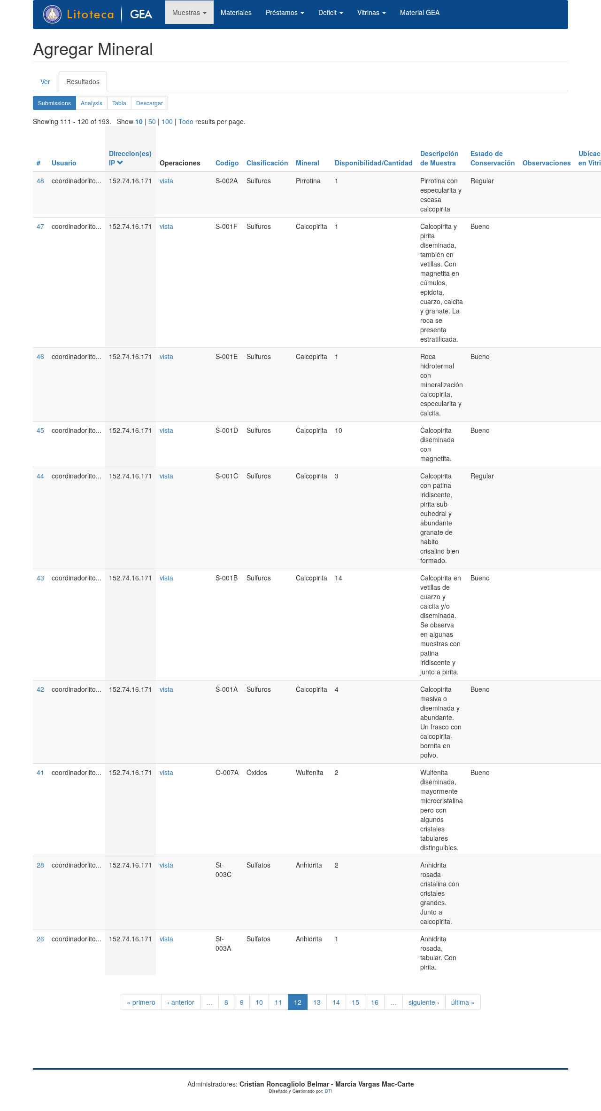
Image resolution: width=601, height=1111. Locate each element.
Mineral (307, 162)
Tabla (119, 103)
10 (139, 121)
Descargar (149, 103)
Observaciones (547, 162)
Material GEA (419, 12)
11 (278, 1002)
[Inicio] (102, 14)
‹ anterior (180, 1002)
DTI (328, 1091)
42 (40, 689)
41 (40, 772)
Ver (45, 81)
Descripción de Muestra (439, 158)
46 (40, 356)
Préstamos (283, 12)
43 (40, 577)
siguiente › (423, 1002)
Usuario (64, 162)
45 (40, 430)
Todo (185, 121)
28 (40, 864)
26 (40, 938)
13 (317, 1002)
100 (167, 121)
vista (166, 180)
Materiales (236, 12)
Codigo (227, 162)
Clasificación (267, 162)
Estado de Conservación (492, 158)
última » (463, 1002)
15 (355, 1002)
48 (40, 180)
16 (374, 1002)
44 (40, 475)
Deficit (328, 12)
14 (336, 1002)
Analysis (91, 103)
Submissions (57, 104)
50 (152, 121)
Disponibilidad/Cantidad (374, 162)
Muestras (187, 12)
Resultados (86, 84)
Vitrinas (369, 12)
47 (40, 226)
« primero (141, 1002)
